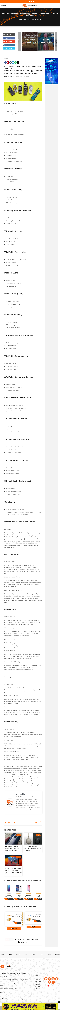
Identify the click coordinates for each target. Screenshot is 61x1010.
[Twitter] (49, 978)
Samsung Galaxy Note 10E (18, 896)
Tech (6, 59)
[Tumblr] (53, 982)
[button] (19, 41)
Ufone (1, 989)
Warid (1, 991)
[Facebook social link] (26, 1)
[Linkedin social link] (32, 1)
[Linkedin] (56, 978)
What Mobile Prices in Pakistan (20, 999)
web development (16, 983)
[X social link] (28, 1)
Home (5, 66)
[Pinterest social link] (30, 1)
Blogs (9, 66)
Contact (38, 988)
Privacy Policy (37, 981)
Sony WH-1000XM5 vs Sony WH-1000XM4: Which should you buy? (32, 848)
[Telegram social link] (34, 1)
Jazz (15, 988)
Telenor (1, 992)
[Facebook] (45, 978)
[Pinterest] (49, 982)
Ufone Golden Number (15, 919)
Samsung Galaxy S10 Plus (37, 896)
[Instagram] (53, 978)
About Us (37, 979)
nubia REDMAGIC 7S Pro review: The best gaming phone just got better (12, 848)
